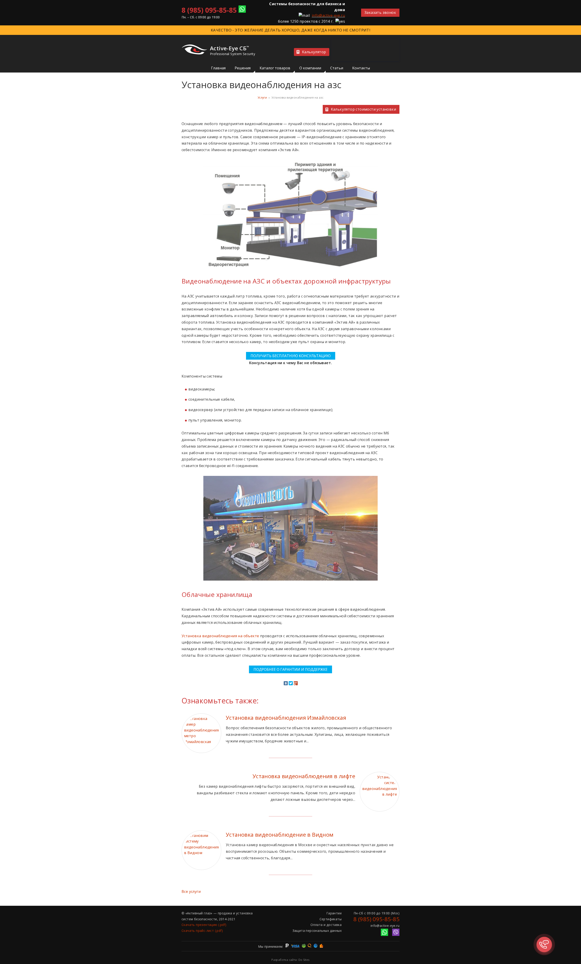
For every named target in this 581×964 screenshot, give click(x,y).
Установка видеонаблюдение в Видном (280, 834)
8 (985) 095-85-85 (209, 10)
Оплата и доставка (326, 925)
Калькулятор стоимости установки (363, 109)
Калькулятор (314, 51)
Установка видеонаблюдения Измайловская (286, 717)
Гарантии (334, 913)
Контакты (361, 67)
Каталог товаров (275, 67)
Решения (243, 67)
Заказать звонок (380, 12)
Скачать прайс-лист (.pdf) (202, 930)
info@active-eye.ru (328, 15)
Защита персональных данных (317, 930)
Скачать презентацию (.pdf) (204, 925)
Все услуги (191, 891)
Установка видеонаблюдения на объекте (220, 635)
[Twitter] (291, 683)
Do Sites (304, 960)
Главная (218, 67)
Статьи (336, 67)
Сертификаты (331, 919)
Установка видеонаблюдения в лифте (304, 776)
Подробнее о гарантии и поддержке (290, 669)
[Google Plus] (296, 683)
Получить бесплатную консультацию (291, 355)
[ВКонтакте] (286, 683)
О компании (310, 67)
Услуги (262, 97)
